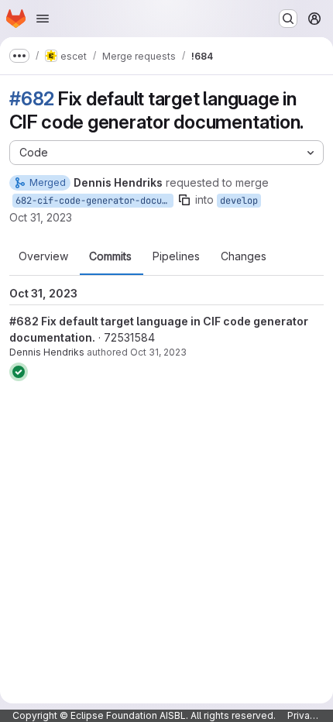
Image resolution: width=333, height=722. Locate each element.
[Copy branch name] (184, 200)
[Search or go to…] (288, 18)
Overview (43, 256)
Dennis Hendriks (46, 352)
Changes (243, 256)
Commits (110, 256)
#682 (31, 99)
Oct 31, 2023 (40, 217)
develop (239, 200)
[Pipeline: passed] (18, 372)
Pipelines (176, 256)
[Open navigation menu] (42, 18)
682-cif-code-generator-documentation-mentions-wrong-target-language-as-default (94, 200)
